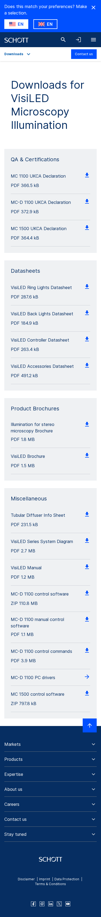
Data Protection (66, 879)
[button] (50, 744)
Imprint (44, 879)
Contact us (84, 54)
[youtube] (67, 903)
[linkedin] (50, 903)
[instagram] (42, 903)
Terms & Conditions (50, 884)
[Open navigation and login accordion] (78, 39)
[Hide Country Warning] (93, 7)
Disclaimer (26, 879)
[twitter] (59, 903)
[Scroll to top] (90, 725)
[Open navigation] (93, 39)
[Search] (63, 39)
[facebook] (33, 903)
